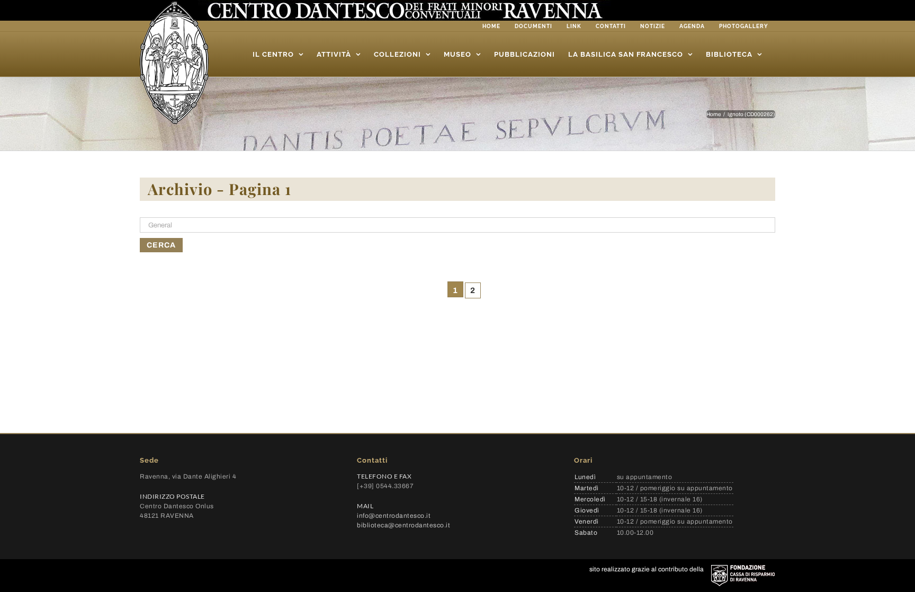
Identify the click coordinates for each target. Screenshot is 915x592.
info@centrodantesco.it (393, 515)
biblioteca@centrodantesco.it (403, 525)
